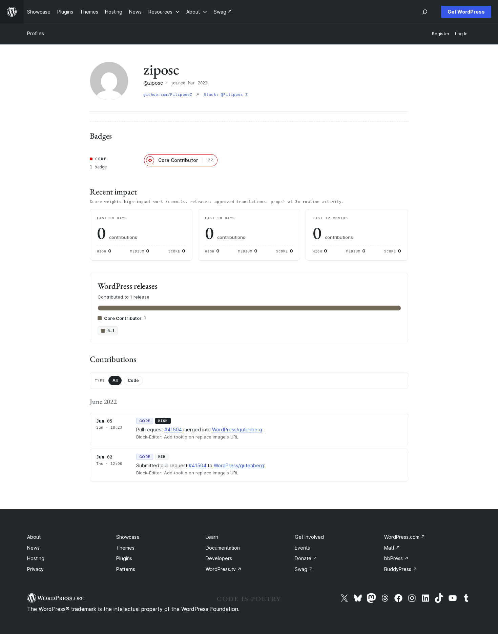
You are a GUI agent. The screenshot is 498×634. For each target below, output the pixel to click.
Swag (304, 569)
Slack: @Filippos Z (226, 95)
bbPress (396, 558)
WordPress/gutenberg (237, 429)
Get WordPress (466, 12)
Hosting (35, 558)
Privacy (35, 569)
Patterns (125, 569)
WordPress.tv (224, 569)
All (115, 380)
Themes (125, 548)
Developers (219, 558)
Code (133, 380)
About (34, 537)
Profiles (35, 33)
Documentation (223, 548)
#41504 (173, 429)
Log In (461, 33)
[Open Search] (424, 12)
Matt (392, 548)
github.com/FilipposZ (169, 95)
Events (302, 548)
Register (441, 33)
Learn (212, 537)
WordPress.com (404, 537)
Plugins (124, 558)
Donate (306, 558)
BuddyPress (400, 569)
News (33, 548)
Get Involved (309, 537)
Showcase (128, 537)
